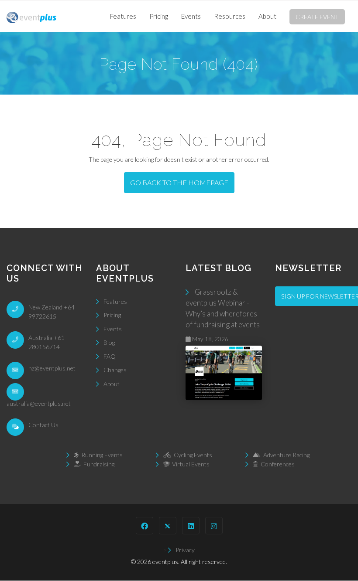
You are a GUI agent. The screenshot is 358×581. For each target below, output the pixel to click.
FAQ (109, 356)
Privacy (185, 550)
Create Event (317, 16)
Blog (109, 342)
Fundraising (97, 464)
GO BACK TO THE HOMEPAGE (179, 182)
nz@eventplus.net (52, 368)
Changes (115, 370)
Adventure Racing (285, 455)
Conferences (276, 464)
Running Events (101, 455)
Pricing (158, 16)
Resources (229, 16)
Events (191, 16)
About (267, 16)
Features (123, 16)
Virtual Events (189, 464)
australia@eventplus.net (39, 403)
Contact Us (43, 424)
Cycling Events (191, 455)
